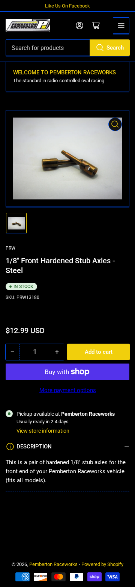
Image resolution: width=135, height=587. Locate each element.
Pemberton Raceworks (53, 564)
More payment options (67, 390)
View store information (42, 431)
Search (115, 47)
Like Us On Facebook (67, 6)
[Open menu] (121, 25)
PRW (10, 248)
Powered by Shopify (102, 564)
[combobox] (67, 47)
